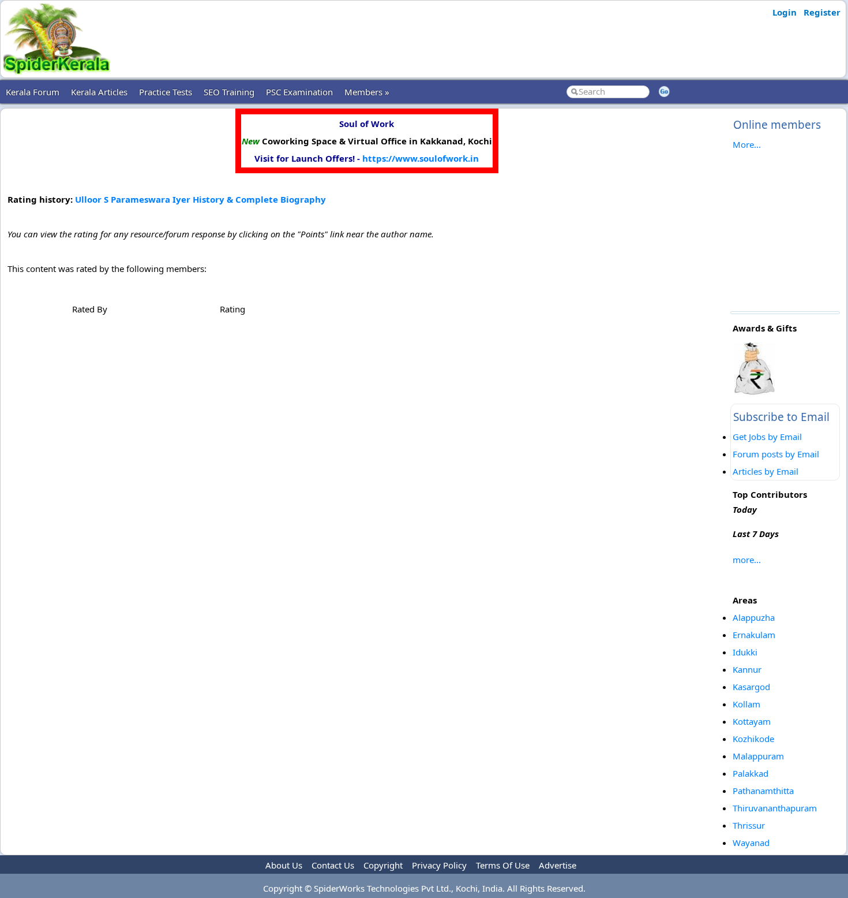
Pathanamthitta (763, 790)
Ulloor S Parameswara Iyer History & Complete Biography (200, 199)
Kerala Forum (32, 92)
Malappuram (758, 756)
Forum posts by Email (776, 454)
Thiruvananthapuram (775, 808)
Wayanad (751, 842)
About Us (283, 865)
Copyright (383, 865)
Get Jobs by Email (767, 436)
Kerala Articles (99, 92)
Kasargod (751, 686)
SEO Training (229, 92)
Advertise (557, 865)
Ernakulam (754, 634)
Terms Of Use (503, 865)
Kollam (746, 704)
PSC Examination (299, 92)
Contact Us (333, 865)
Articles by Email (765, 471)
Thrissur (749, 825)
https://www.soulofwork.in (420, 158)
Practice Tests (165, 92)
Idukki (745, 652)
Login (784, 12)
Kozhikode (753, 738)
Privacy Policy (439, 865)
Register (822, 12)
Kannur (747, 669)
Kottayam (752, 721)
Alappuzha (754, 617)
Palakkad (750, 773)
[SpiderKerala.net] (56, 71)
